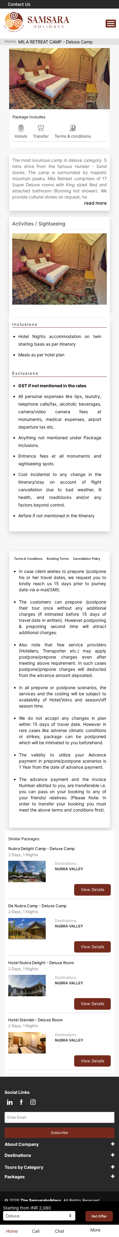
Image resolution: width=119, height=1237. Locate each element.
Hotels (21, 136)
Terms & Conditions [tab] (28, 558)
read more (95, 203)
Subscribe (59, 1132)
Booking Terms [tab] (58, 558)
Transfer (41, 136)
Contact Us (19, 4)
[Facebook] (21, 1102)
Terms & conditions (73, 136)
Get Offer (99, 1216)
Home (10, 41)
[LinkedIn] (10, 1102)
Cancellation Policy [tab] (86, 558)
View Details (92, 889)
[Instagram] (33, 1102)
